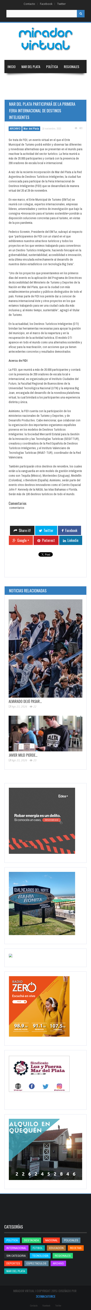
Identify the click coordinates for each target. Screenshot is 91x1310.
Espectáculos (36, 1263)
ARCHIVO (15, 128)
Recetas (76, 1248)
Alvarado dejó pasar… (25, 701)
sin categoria (16, 1256)
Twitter (61, 4)
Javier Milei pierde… (23, 755)
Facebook (46, 4)
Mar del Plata (30, 66)
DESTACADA (31, 1240)
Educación (59, 79)
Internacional (36, 79)
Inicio (11, 66)
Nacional (14, 79)
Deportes (14, 93)
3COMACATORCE (45, 1296)
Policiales (71, 1240)
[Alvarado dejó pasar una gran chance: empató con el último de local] (45, 648)
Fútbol (38, 1248)
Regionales (71, 66)
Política (52, 66)
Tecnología (38, 93)
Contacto (29, 4)
